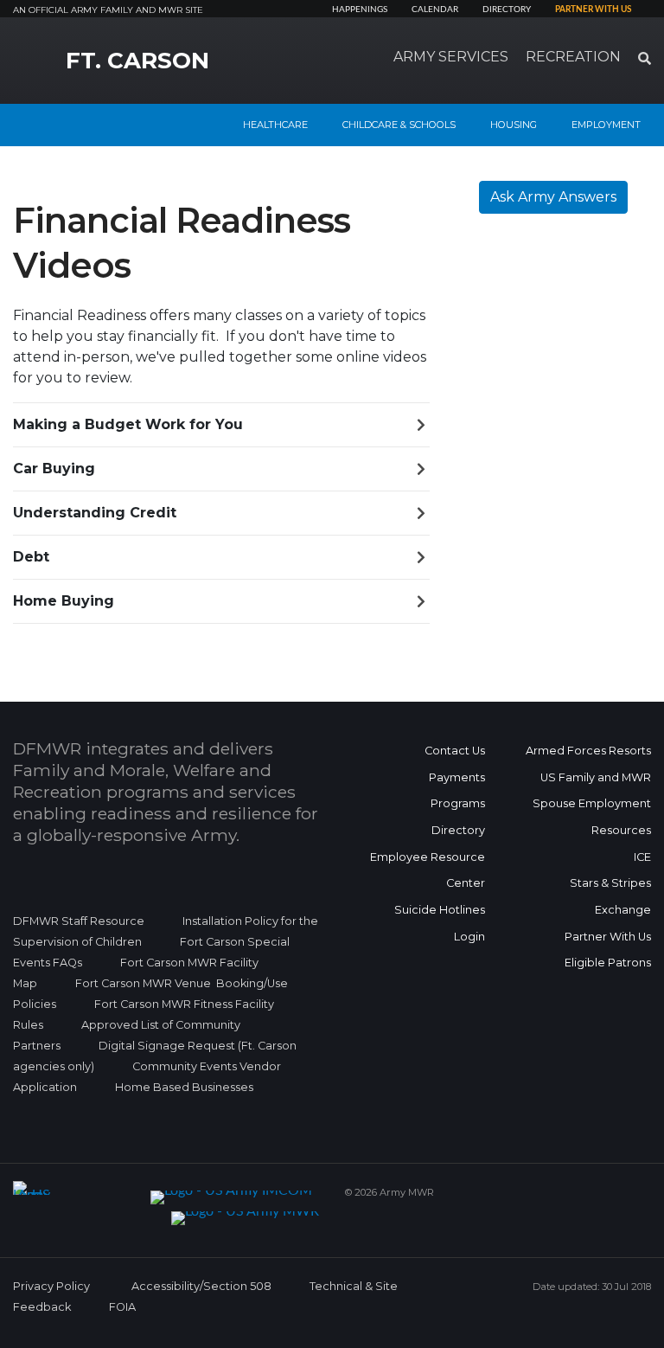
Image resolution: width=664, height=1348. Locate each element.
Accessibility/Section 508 (201, 1286)
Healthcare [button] (275, 125)
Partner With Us (608, 936)
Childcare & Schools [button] (399, 125)
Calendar (435, 9)
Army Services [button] (450, 56)
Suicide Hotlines (439, 909)
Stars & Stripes (610, 882)
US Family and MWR (595, 777)
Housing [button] (513, 125)
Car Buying (54, 468)
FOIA (122, 1306)
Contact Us (455, 750)
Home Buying (63, 601)
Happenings (359, 9)
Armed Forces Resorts (588, 750)
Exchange (623, 909)
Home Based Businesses (184, 1087)
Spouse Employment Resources (592, 817)
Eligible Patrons (608, 962)
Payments (457, 777)
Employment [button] (606, 125)
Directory (506, 9)
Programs (458, 803)
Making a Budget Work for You (128, 424)
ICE (642, 857)
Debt (31, 557)
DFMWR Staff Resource (78, 921)
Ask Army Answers (553, 197)
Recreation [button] (573, 56)
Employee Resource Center (427, 870)
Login (469, 936)
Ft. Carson (137, 60)
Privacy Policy (51, 1286)
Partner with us (593, 9)
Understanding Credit (94, 512)
